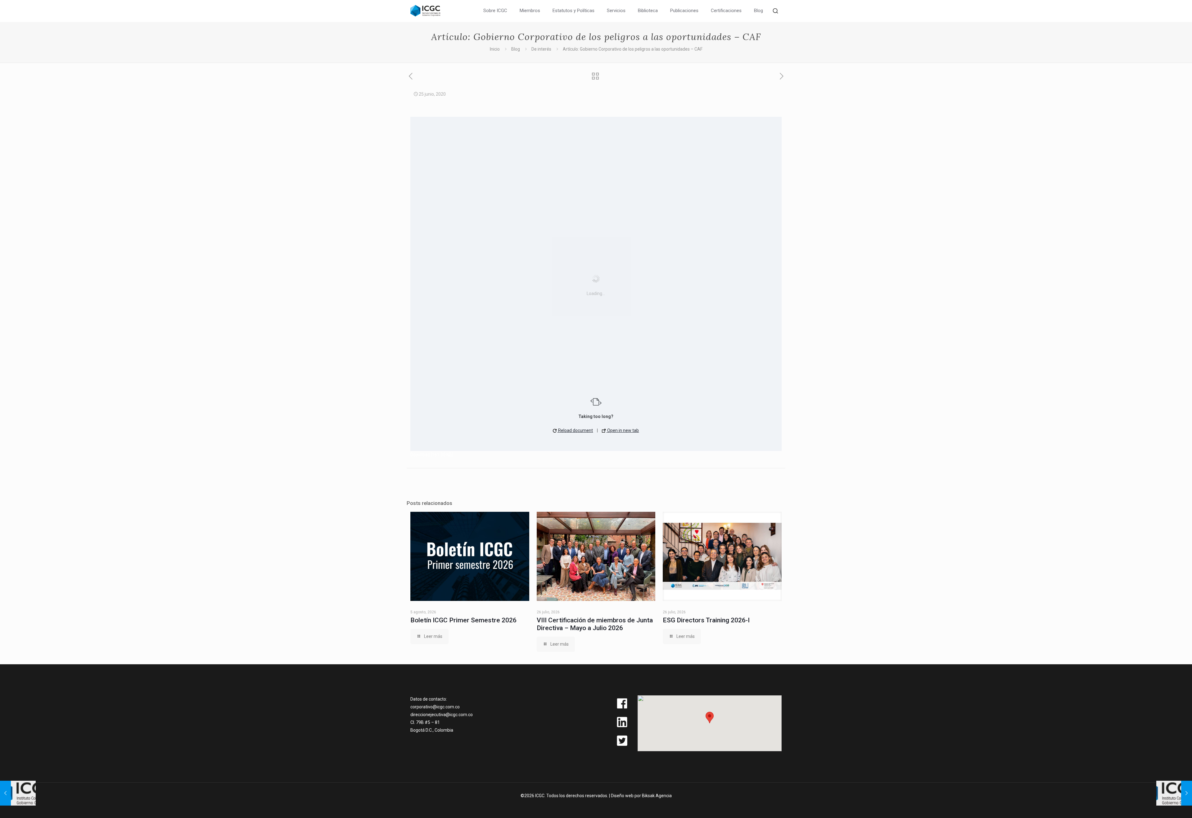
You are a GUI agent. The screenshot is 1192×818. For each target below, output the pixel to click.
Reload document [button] (575, 430)
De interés (541, 49)
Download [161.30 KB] (431, 454)
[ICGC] (425, 10)
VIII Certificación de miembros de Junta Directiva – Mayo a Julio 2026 (595, 624)
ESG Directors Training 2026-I (706, 620)
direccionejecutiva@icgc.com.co (441, 714)
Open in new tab (622, 430)
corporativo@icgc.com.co (435, 706)
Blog (515, 49)
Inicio (495, 49)
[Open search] (775, 11)
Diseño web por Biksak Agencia (641, 795)
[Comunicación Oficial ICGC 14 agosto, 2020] (1174, 793)
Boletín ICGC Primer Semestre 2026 (463, 620)
